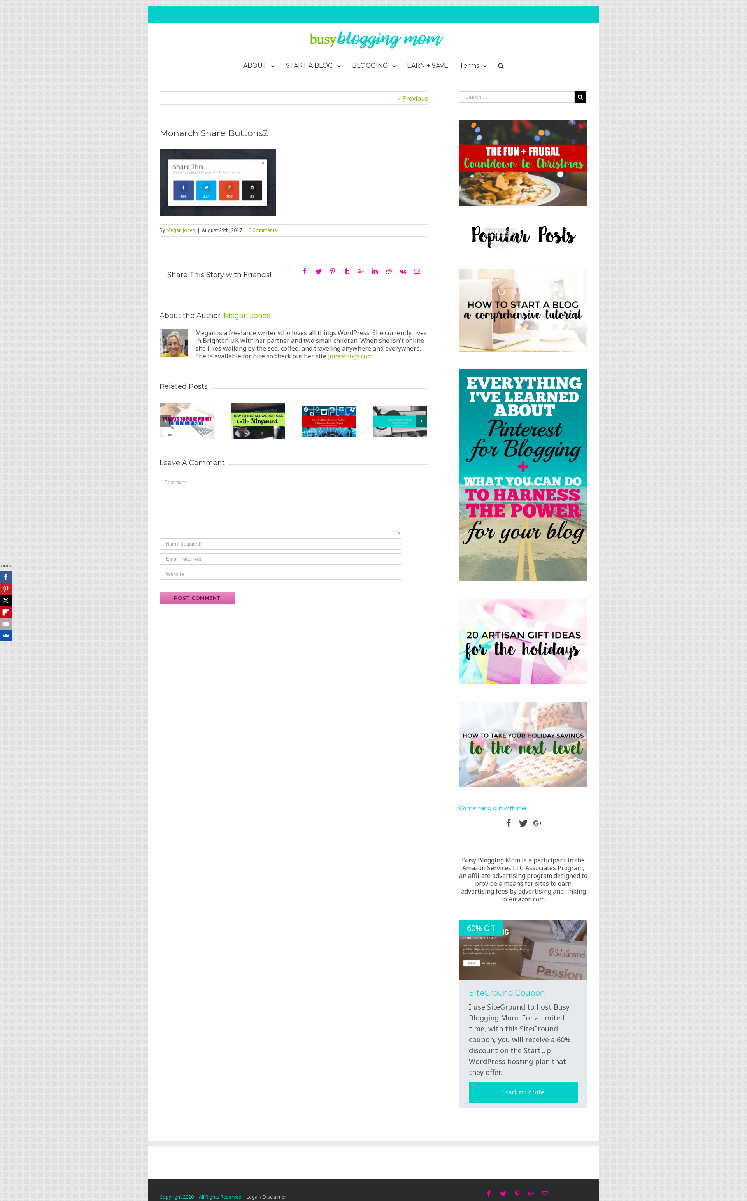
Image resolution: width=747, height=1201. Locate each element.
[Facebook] (6, 577)
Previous (415, 98)
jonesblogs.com (350, 356)
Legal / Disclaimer (266, 1197)
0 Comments (263, 230)
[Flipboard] (6, 612)
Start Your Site (523, 1092)
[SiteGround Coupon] (523, 950)
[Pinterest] (6, 589)
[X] (6, 600)
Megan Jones (180, 230)
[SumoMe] (6, 635)
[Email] (6, 624)
